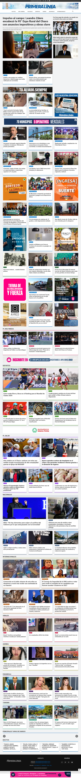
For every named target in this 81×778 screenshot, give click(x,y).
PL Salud (5, 483)
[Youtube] (49, 1)
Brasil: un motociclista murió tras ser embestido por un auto (66, 635)
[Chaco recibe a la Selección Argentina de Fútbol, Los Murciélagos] (15, 338)
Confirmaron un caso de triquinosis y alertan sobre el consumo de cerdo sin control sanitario (66, 487)
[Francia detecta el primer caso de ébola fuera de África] (40, 475)
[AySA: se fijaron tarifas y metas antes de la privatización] (15, 537)
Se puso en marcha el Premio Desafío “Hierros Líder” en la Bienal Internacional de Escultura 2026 (66, 665)
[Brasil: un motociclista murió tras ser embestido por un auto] (66, 625)
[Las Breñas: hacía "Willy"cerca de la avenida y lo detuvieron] (40, 158)
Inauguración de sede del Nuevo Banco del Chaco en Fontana (64, 349)
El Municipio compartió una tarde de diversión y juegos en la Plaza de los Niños (40, 195)
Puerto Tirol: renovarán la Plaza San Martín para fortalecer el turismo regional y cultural (66, 170)
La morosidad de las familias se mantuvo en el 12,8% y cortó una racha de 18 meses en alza (39, 111)
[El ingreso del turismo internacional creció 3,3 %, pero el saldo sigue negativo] (66, 712)
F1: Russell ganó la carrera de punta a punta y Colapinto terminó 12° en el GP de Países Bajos (14, 420)
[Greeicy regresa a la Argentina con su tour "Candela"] (40, 653)
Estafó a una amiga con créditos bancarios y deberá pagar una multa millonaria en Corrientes (14, 79)
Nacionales (51, 11)
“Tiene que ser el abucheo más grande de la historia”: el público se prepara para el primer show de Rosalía (14, 666)
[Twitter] (47, 1)
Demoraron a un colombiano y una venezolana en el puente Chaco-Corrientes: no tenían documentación (40, 145)
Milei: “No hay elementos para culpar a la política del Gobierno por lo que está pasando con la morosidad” (22, 524)
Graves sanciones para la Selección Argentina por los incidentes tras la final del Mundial (65, 420)
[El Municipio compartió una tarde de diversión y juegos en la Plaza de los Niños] (40, 183)
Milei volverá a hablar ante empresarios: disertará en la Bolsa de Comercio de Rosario (40, 549)
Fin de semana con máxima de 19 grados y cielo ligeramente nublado (39, 220)
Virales (5, 632)
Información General (32, 107)
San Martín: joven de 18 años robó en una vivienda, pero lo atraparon (66, 220)
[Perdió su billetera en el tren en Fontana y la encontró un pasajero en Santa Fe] (40, 234)
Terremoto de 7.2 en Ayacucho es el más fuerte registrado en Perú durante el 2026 (14, 608)
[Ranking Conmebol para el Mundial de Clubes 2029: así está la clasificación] (40, 408)
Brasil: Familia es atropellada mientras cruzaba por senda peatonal (14, 635)
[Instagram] (45, 1)
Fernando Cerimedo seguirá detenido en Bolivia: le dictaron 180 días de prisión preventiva (14, 145)
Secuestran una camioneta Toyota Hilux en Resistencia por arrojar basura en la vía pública (39, 296)
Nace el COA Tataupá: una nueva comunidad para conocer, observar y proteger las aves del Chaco (14, 723)
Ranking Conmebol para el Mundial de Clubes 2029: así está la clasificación (39, 420)
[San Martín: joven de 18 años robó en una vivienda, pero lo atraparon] (66, 209)
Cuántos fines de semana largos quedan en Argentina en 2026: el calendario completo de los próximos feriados (40, 724)
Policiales (30, 11)
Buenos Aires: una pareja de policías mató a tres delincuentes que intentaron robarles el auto (40, 79)
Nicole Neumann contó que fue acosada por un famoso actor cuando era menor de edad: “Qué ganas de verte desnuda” (40, 696)
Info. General (21, 11)
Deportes (37, 11)
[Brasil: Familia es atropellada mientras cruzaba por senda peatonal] (15, 625)
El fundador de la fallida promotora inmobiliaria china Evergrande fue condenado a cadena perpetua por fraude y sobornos (39, 609)
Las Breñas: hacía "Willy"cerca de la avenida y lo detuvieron (39, 169)
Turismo (5, 719)
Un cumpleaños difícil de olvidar (39, 635)
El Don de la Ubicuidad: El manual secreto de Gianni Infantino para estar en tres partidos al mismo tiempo (66, 271)
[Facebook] (43, 1)
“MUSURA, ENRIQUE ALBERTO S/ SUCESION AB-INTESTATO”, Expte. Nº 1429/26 (50, 746)
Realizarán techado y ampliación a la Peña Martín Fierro (66, 144)
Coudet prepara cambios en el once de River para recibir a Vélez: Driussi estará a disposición (62, 395)
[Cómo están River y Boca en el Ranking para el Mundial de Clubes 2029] (24, 379)
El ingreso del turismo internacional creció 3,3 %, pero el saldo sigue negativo (65, 723)
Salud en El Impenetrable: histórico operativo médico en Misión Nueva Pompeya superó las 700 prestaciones (13, 488)
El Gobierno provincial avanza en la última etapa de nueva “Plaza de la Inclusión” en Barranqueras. (39, 350)
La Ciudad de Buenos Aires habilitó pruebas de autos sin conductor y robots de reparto (65, 549)
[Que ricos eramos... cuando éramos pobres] (15, 259)
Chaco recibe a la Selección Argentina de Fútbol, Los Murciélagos (14, 349)
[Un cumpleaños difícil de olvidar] (40, 625)
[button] (72, 11)
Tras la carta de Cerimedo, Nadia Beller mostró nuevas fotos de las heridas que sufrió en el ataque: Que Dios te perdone (14, 112)
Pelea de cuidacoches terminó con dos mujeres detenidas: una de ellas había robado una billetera (40, 271)
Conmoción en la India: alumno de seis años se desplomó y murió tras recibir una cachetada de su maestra (20, 583)
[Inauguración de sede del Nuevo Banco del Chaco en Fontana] (66, 338)
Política (14, 11)
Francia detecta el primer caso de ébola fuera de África (39, 486)
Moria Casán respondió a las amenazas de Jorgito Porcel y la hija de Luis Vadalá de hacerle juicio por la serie (66, 696)
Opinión (5, 267)
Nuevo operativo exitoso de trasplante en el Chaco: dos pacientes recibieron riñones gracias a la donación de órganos (59, 462)
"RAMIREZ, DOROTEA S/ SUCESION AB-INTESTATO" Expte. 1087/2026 (68, 746)
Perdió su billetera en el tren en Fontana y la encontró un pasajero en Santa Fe (40, 246)
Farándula (5, 691)
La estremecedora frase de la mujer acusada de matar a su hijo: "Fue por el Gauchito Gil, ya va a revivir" (40, 321)
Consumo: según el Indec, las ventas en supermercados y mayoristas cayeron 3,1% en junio (14, 170)
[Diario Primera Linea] (40, 6)
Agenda (44, 11)
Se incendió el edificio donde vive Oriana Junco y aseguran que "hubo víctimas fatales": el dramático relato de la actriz (14, 696)
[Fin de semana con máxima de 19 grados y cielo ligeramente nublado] (40, 209)
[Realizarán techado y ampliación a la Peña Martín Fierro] (66, 133)
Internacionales (61, 11)
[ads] (27, 90)
